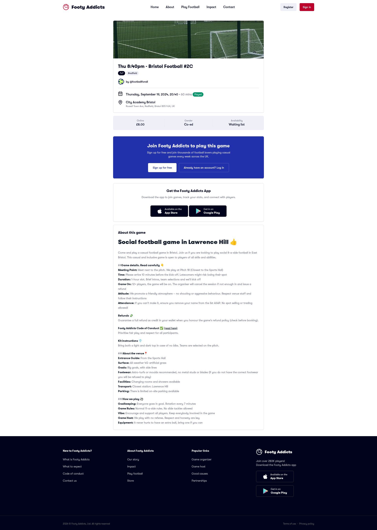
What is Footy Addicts (76, 459)
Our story (133, 459)
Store (130, 480)
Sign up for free (162, 167)
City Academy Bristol (140, 102)
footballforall (140, 81)
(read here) (171, 328)
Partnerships (199, 480)
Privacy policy (306, 523)
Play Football (190, 7)
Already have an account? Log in (204, 167)
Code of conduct (73, 473)
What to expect (72, 466)
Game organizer (201, 459)
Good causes (200, 473)
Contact (229, 7)
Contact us (70, 480)
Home (155, 7)
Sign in (307, 7)
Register (288, 7)
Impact (211, 7)
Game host (198, 466)
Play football (135, 473)
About (170, 7)
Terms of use (289, 523)
